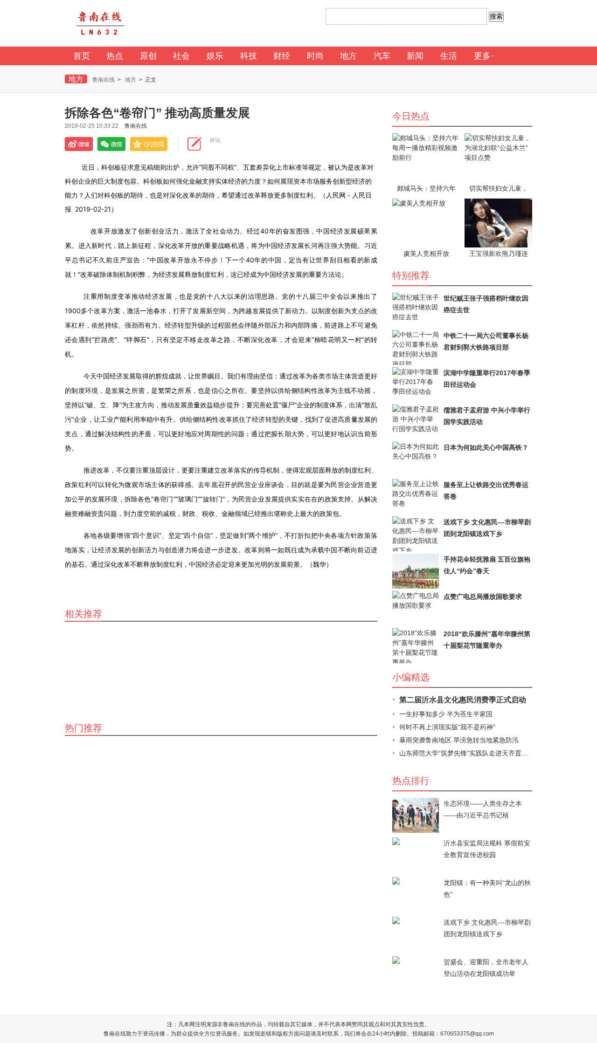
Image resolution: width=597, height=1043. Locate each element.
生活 (448, 56)
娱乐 (215, 56)
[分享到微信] (111, 144)
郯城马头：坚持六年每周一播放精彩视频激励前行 (426, 189)
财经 (281, 56)
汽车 (382, 56)
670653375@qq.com (467, 1033)
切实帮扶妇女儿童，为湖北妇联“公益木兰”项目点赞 (498, 189)
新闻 (415, 56)
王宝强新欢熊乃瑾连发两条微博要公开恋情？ (498, 254)
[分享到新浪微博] (79, 144)
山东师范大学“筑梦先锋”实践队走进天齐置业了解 (470, 753)
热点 (114, 56)
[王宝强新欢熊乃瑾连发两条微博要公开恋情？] (498, 223)
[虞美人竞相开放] (426, 223)
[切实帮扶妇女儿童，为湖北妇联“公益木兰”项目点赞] (498, 157)
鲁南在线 (103, 79)
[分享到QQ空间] (148, 144)
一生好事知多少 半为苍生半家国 (446, 714)
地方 (348, 56)
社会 (181, 56)
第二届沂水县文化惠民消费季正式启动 (462, 700)
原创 (148, 56)
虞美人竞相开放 (426, 253)
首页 (81, 56)
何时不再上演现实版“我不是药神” (447, 727)
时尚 (315, 56)
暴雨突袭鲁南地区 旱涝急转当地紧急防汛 (459, 740)
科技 (248, 56)
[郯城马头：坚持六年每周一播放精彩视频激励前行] (426, 157)
